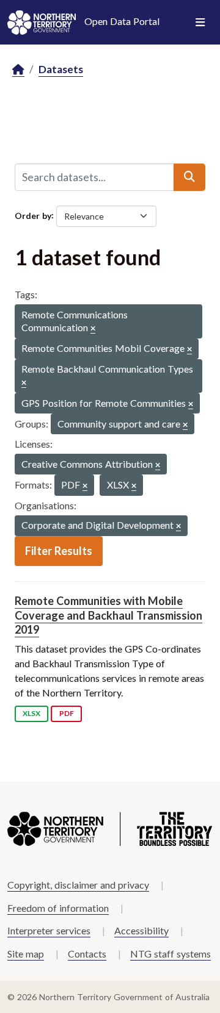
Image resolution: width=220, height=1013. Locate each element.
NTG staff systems (170, 953)
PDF (66, 713)
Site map (25, 953)
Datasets (60, 69)
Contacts (87, 953)
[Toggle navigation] (200, 22)
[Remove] (92, 329)
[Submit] (189, 176)
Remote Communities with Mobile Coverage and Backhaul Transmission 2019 (108, 615)
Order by (33, 215)
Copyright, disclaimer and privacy (78, 884)
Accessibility (141, 930)
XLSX (31, 713)
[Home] (18, 70)
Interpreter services (48, 930)
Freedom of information (58, 908)
